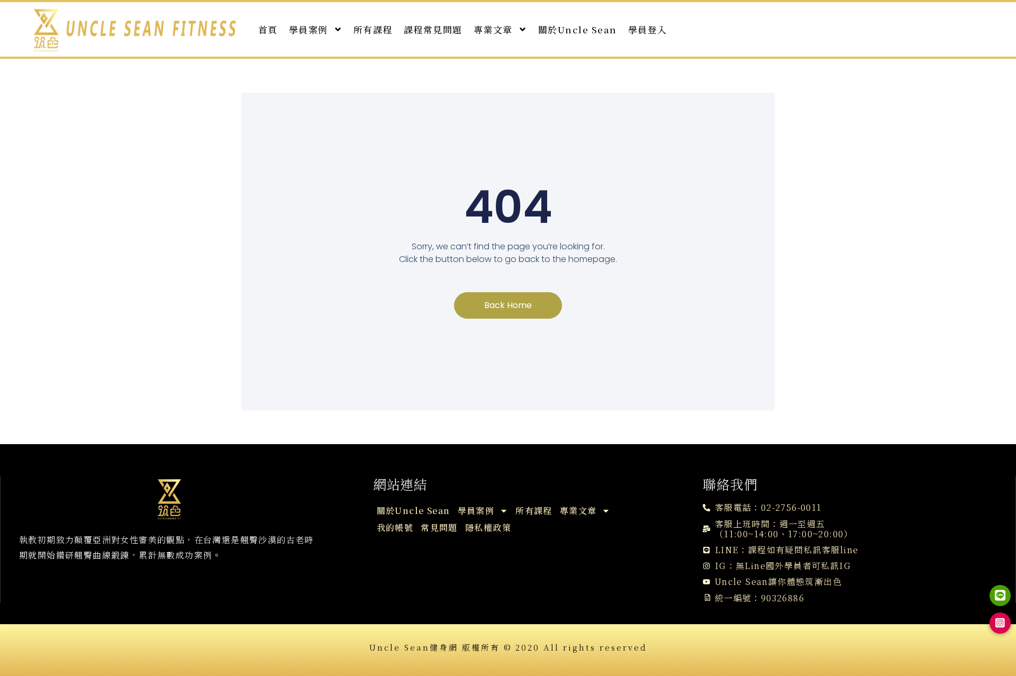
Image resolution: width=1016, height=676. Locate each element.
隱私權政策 (488, 527)
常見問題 (439, 527)
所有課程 (373, 29)
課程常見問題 (433, 29)
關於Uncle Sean (577, 29)
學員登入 (647, 29)
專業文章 (493, 29)
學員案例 (308, 29)
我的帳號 (395, 527)
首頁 (268, 29)
